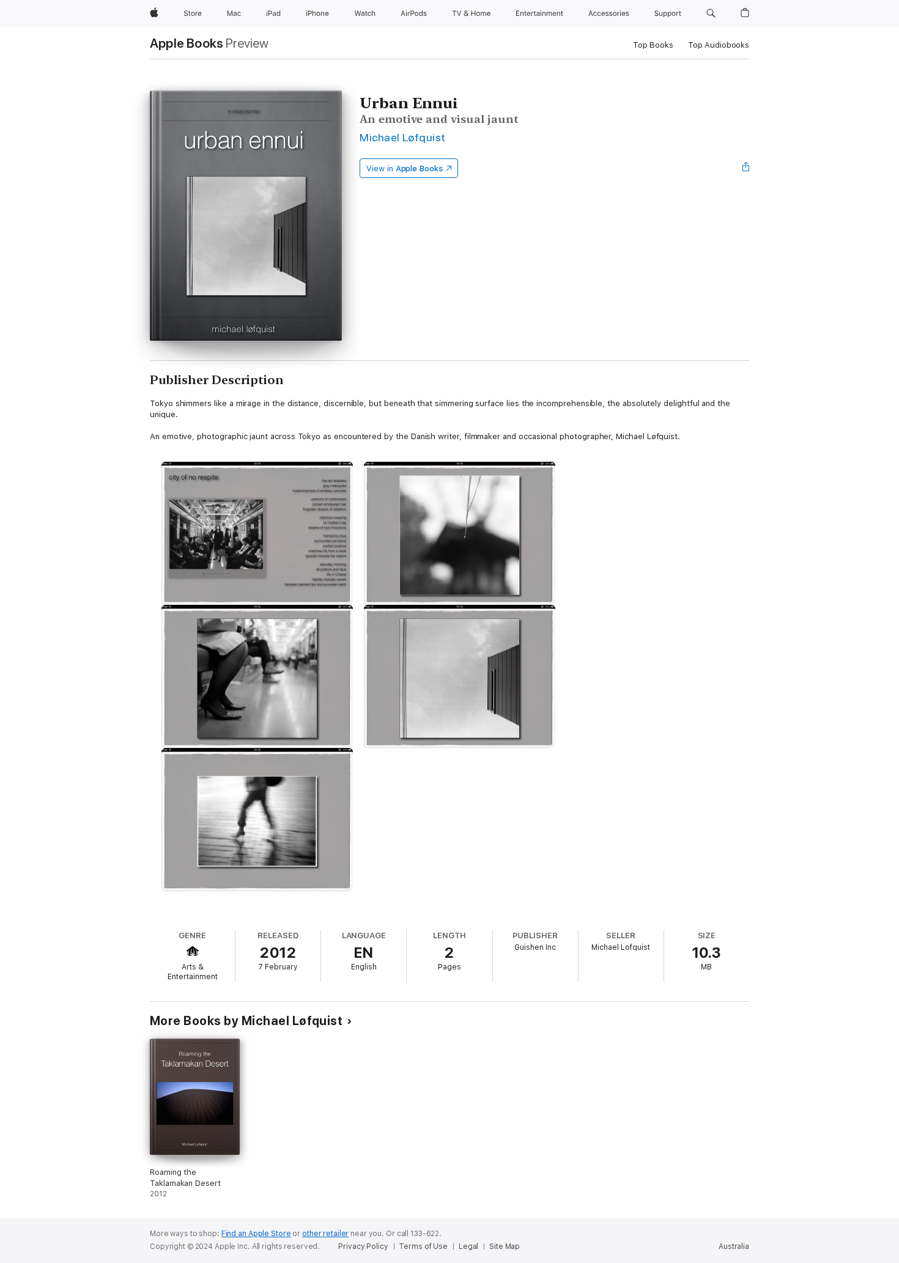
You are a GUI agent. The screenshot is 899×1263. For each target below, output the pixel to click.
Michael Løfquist (403, 137)
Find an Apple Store (256, 1233)
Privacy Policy (363, 1246)
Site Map (504, 1246)
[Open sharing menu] (746, 168)
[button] (710, 13)
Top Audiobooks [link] (718, 45)
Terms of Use (423, 1246)
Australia (734, 1246)
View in (404, 168)
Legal (468, 1246)
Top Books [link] (653, 45)
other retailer (325, 1233)
